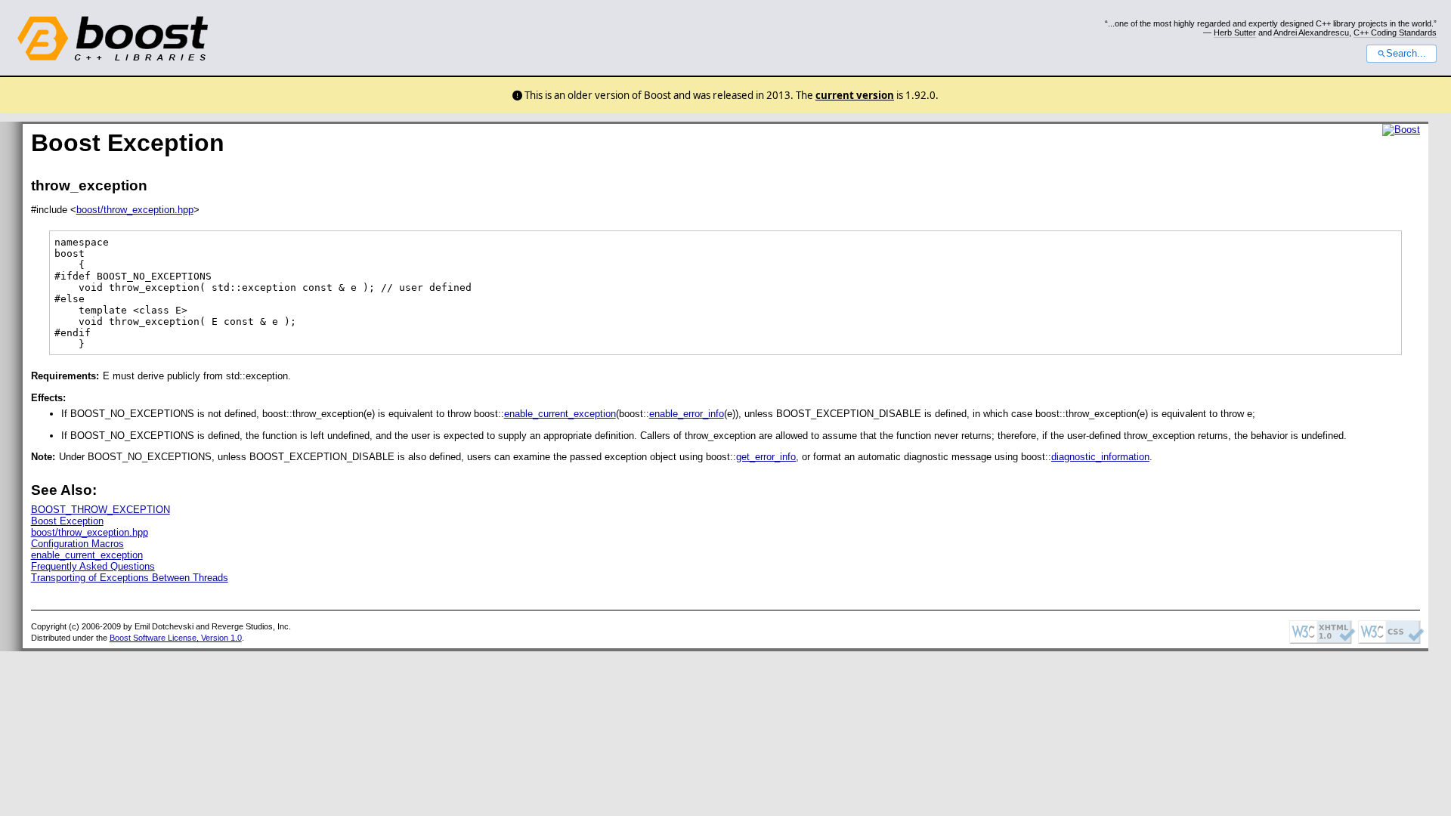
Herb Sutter (1235, 32)
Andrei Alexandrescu (1311, 32)
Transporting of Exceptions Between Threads (129, 577)
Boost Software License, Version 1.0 (176, 637)
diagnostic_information (1100, 456)
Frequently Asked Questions (93, 566)
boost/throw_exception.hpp (134, 209)
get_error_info (766, 456)
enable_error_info (686, 413)
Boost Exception (67, 521)
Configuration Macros (77, 543)
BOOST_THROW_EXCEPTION (100, 509)
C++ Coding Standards (1395, 32)
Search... (1406, 53)
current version (854, 95)
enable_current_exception (560, 413)
